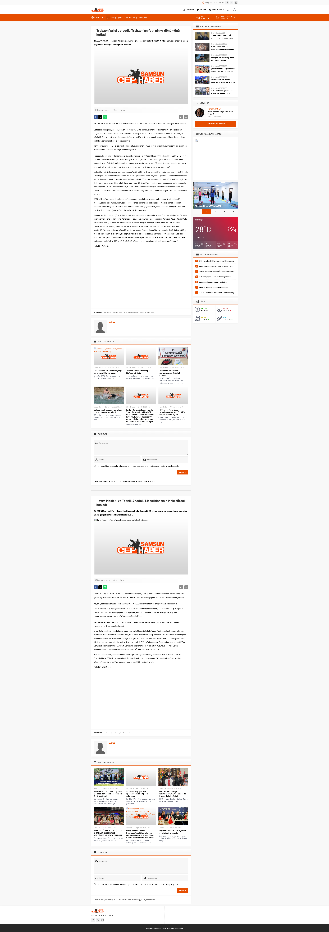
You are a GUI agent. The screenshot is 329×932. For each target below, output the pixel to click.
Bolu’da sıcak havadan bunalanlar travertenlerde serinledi (108, 411)
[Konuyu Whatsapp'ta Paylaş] (105, 117)
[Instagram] (236, 2)
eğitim (112, 733)
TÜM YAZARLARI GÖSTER (216, 124)
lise (121, 733)
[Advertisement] (141, 277)
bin (104, 733)
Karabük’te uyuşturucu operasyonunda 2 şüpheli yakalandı (169, 372)
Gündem (97, 788)
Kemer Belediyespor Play (207, 206)
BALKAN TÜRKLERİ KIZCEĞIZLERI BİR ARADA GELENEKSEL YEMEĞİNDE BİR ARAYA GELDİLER (108, 832)
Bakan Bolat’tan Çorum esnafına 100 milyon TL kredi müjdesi (223, 82)
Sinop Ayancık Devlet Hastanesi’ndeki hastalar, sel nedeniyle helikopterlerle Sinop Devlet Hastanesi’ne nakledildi (140, 834)
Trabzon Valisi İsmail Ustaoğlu (128, 312)
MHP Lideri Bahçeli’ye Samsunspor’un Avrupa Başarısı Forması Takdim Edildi (172, 793)
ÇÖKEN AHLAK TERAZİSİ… (221, 35)
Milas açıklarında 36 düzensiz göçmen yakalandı (222, 47)
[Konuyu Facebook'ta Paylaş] (96, 117)
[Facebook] (227, 2)
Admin (112, 322)
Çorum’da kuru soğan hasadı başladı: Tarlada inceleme (223, 69)
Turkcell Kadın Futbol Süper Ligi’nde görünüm (138, 371)
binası (108, 733)
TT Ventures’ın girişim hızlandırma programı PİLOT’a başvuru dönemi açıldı (171, 412)
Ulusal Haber (98, 368)
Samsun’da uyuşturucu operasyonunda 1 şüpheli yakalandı (137, 793)
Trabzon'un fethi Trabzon (147, 312)
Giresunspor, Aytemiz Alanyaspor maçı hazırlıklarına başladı (108, 371)
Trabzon (114, 312)
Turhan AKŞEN (214, 108)
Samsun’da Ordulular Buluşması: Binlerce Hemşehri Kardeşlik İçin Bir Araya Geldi (108, 793)
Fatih (104, 312)
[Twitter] (231, 2)
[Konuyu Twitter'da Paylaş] (100, 117)
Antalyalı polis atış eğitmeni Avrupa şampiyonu (129, 17)
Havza (117, 733)
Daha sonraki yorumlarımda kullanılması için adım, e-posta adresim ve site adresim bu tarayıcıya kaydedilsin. (138, 466)
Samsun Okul (127, 733)
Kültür (109, 312)
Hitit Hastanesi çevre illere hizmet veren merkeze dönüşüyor (222, 93)
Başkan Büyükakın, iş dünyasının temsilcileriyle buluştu (172, 831)
